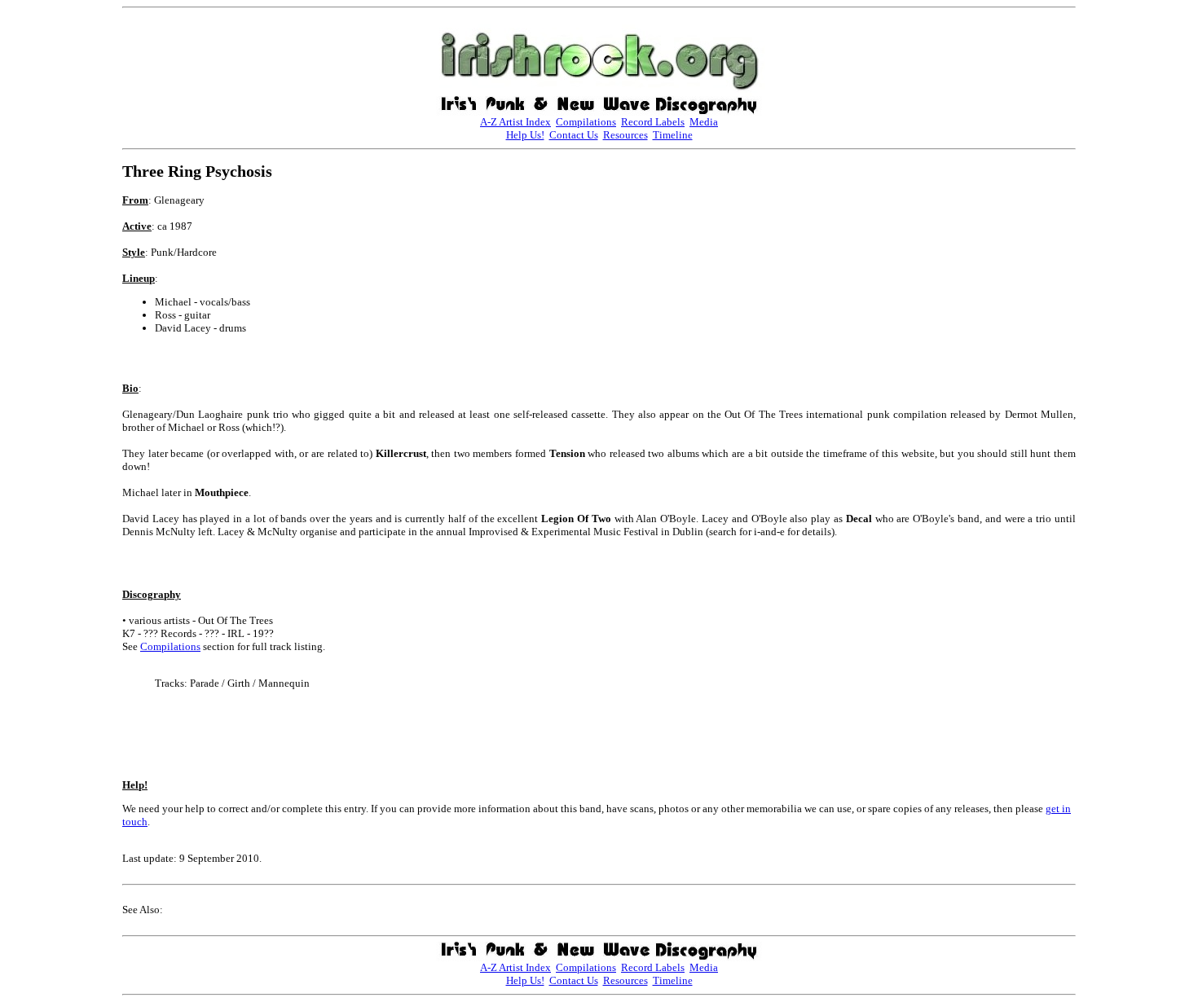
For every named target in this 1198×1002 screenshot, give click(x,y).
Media (703, 122)
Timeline (673, 135)
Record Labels (653, 122)
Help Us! (525, 135)
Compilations (586, 122)
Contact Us (573, 135)
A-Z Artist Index (515, 122)
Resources (625, 135)
